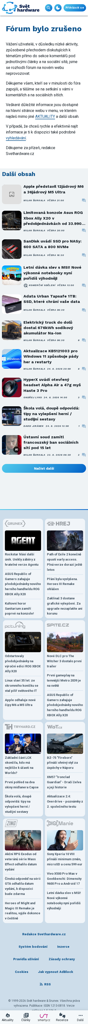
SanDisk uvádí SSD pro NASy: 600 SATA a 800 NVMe (52, 244)
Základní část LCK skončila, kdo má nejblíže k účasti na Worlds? (19, 765)
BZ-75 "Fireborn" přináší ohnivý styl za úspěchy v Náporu (62, 763)
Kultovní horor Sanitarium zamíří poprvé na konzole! (19, 609)
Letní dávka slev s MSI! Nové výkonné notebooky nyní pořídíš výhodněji (52, 273)
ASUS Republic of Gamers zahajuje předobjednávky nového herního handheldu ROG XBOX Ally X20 (23, 584)
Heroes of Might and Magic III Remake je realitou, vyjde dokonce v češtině (22, 910)
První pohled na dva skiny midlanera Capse (22, 784)
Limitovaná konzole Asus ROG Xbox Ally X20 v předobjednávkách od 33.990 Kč (53, 218)
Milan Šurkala (34, 200)
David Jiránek (33, 426)
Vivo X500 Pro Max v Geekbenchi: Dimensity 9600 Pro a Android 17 (64, 879)
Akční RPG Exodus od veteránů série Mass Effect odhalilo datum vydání (21, 861)
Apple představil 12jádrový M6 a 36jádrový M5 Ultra (53, 189)
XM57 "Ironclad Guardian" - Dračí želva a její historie (64, 782)
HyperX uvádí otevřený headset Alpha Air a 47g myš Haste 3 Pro (52, 385)
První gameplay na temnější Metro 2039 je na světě (64, 680)
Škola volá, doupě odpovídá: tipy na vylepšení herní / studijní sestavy (51, 413)
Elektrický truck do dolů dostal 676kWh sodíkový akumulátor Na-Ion (48, 328)
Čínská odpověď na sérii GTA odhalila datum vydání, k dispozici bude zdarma (23, 886)
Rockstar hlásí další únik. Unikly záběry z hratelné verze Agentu (21, 559)
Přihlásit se (75, 7)
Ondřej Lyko (32, 397)
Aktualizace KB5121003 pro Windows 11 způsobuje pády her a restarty (50, 356)
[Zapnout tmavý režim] (58, 7)
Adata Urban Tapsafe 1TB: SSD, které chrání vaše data (51, 299)
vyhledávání (16, 138)
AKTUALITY (45, 116)
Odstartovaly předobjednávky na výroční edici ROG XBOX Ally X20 (23, 663)
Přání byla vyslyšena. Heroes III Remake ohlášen (62, 584)
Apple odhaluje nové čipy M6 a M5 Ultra (20, 702)
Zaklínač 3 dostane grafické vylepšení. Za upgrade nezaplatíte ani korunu (64, 605)
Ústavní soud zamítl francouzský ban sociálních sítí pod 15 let (50, 442)
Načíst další (44, 468)
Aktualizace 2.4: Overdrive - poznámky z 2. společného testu (65, 801)
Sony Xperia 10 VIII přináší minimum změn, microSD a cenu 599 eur (64, 859)
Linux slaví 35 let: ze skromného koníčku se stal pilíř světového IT (21, 686)
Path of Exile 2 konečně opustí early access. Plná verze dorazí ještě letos (64, 561)
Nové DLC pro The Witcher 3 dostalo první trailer (64, 661)
